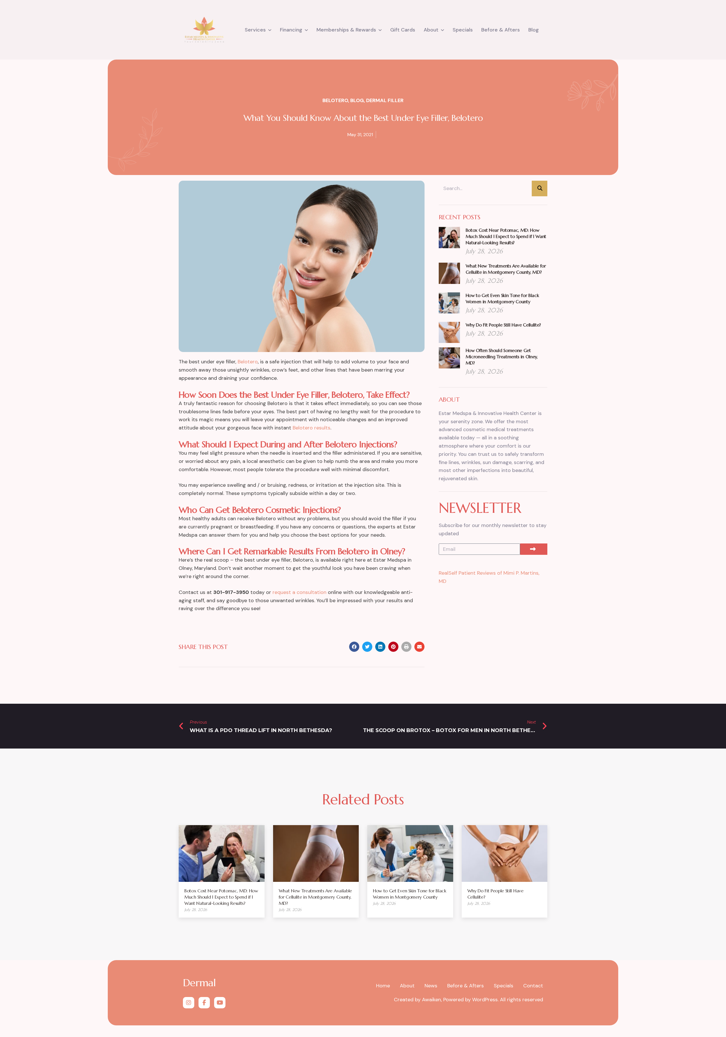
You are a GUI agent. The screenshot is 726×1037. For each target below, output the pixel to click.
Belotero (335, 100)
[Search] (539, 188)
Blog (533, 29)
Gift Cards (402, 29)
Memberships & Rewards (346, 29)
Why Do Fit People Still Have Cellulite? (503, 325)
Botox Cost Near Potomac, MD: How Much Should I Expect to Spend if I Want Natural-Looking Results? (506, 236)
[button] (354, 647)
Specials (463, 29)
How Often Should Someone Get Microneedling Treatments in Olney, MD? (502, 356)
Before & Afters (500, 29)
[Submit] (533, 549)
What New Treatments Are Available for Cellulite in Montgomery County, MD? (315, 897)
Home (383, 985)
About (431, 29)
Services (255, 29)
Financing (291, 29)
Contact (533, 985)
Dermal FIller (385, 100)
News (431, 985)
